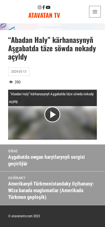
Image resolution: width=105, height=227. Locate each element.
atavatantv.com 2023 (25, 216)
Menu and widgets (95, 17)
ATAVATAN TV (44, 15)
